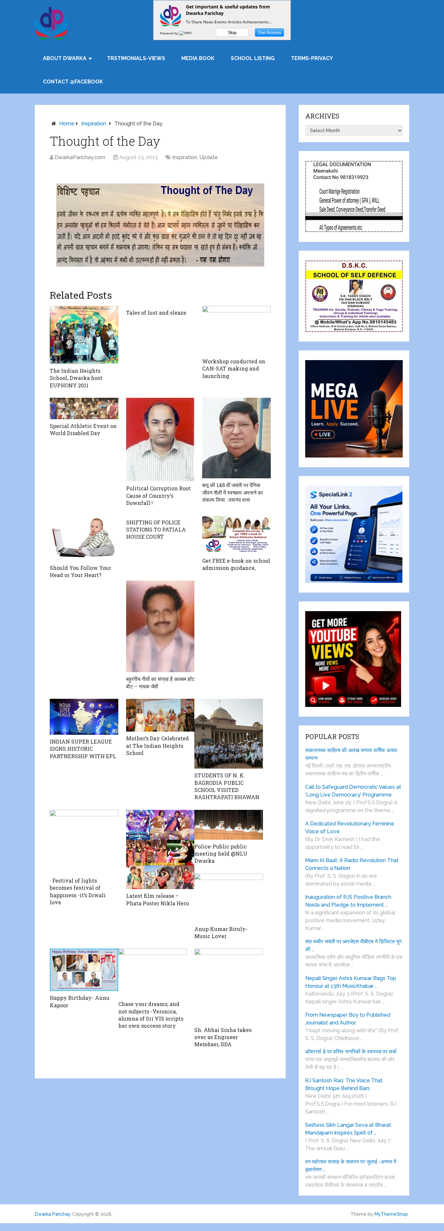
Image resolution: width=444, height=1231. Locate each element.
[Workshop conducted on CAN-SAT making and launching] (236, 330)
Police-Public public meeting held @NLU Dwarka (220, 853)
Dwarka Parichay (53, 1214)
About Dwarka (64, 58)
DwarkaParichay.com (80, 157)
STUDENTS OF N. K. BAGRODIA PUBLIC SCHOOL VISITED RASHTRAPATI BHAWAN (226, 786)
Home (66, 123)
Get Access (269, 32)
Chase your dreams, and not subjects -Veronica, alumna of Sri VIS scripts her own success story (150, 1014)
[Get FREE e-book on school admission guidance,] (236, 535)
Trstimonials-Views (136, 58)
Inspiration (93, 123)
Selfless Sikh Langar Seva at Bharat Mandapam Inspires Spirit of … (348, 1129)
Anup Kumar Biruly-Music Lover (221, 932)
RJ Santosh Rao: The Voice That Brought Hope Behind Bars (344, 1084)
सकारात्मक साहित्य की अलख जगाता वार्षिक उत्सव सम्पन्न (351, 754)
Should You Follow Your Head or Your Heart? (80, 571)
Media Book (198, 58)
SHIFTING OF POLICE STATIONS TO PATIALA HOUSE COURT (156, 529)
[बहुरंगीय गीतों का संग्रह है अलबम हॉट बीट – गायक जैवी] (160, 626)
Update (208, 157)
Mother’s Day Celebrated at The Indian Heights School (157, 745)
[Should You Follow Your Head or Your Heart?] (84, 538)
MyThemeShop (391, 1214)
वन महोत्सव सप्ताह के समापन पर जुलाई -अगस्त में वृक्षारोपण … (350, 1166)
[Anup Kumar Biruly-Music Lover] (228, 897)
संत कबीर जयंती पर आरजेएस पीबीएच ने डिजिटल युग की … (353, 945)
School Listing (253, 58)
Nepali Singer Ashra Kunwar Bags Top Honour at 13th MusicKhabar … (350, 982)
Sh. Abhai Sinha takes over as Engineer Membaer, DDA (223, 1037)
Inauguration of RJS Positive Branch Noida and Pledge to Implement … (348, 901)
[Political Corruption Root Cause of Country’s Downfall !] (160, 440)
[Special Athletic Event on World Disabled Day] (84, 408)
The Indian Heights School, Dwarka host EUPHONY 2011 (76, 378)
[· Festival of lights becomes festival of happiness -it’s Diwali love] (84, 842)
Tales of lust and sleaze (156, 312)
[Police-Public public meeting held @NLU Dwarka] (228, 825)
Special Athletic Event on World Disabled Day (83, 429)
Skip (232, 32)
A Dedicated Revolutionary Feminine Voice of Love (349, 828)
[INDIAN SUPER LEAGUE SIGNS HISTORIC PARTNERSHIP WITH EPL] (84, 717)
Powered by (169, 33)
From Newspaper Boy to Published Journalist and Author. (347, 1019)
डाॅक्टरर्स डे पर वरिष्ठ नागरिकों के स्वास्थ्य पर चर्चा (351, 1052)
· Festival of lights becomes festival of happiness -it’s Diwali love (78, 891)
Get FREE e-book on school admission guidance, (236, 564)
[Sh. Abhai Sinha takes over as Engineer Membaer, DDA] (228, 985)
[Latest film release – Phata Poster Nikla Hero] (160, 849)
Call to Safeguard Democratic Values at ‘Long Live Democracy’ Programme (353, 791)
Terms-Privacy (312, 58)
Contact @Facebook (73, 82)
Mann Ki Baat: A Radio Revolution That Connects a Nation (351, 864)
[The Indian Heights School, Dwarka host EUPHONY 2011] (84, 335)
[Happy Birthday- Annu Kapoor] (84, 969)
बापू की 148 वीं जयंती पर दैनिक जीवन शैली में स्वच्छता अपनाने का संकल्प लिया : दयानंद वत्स (232, 492)
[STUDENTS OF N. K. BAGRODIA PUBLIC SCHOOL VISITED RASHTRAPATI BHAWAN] (228, 734)
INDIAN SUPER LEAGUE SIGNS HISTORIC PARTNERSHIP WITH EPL (83, 749)
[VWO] (186, 33)
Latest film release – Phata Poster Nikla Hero (157, 899)
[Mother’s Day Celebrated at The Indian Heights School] (160, 715)
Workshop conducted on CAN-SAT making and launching (233, 368)
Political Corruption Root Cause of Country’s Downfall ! (158, 495)
